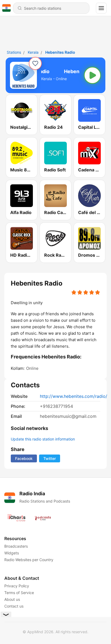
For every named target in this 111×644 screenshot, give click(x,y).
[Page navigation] (101, 8)
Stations (14, 52)
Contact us (13, 606)
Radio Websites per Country (28, 559)
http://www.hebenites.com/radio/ (73, 396)
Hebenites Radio (60, 52)
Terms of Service (19, 592)
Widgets (11, 553)
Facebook (24, 458)
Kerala (33, 52)
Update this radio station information (43, 439)
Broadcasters (16, 546)
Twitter (49, 458)
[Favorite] (35, 63)
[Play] (92, 75)
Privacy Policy (16, 586)
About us (12, 599)
